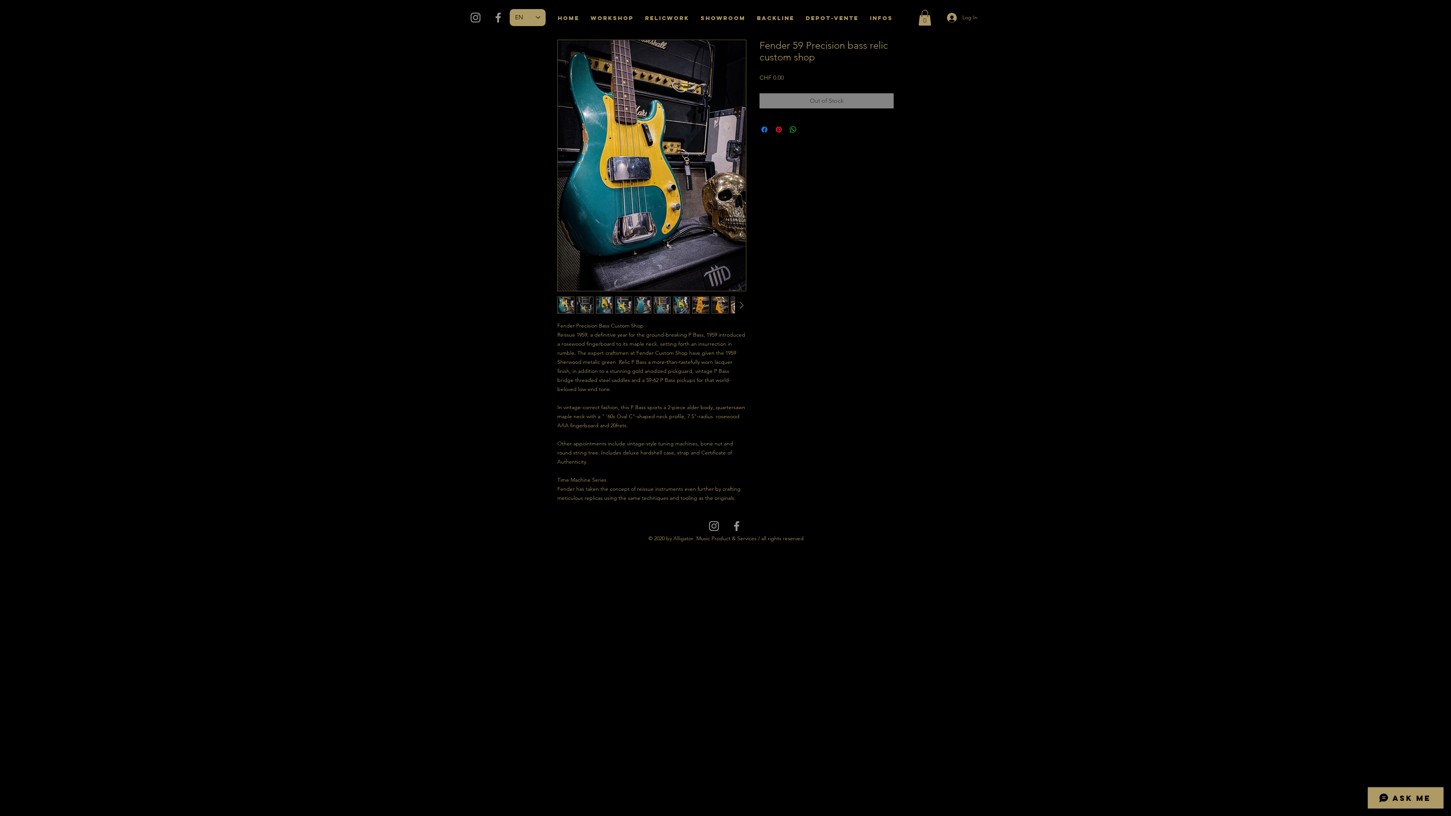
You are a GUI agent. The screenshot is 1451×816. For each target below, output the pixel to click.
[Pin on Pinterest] (778, 129)
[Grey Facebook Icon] (498, 17)
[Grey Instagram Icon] (475, 17)
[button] (924, 18)
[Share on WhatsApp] (793, 129)
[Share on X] (807, 129)
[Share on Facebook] (764, 129)
